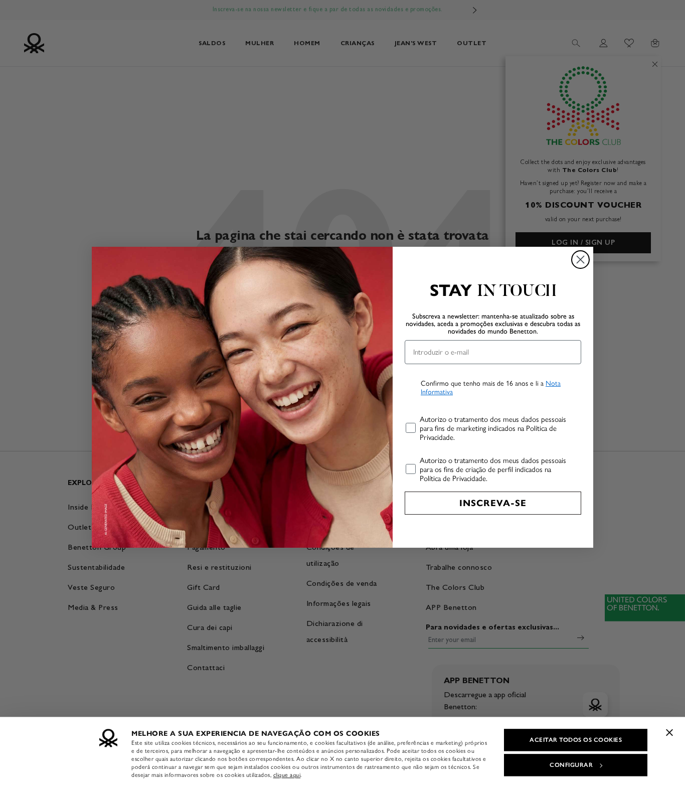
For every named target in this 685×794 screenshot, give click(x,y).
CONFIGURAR (571, 764)
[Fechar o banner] (669, 732)
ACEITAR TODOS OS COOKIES (576, 739)
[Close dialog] (580, 259)
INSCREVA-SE (493, 503)
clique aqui (287, 774)
